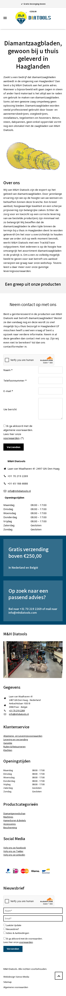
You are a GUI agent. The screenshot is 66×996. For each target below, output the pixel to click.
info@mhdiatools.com (22, 612)
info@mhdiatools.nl (19, 491)
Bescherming (10, 827)
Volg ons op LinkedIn (14, 854)
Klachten (7, 750)
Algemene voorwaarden (15, 987)
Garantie (7, 743)
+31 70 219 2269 (31, 609)
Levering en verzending (15, 739)
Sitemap (7, 981)
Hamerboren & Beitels (14, 820)
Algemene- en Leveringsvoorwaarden (22, 735)
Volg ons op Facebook (14, 847)
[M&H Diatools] (33, 18)
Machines (8, 816)
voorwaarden (11, 438)
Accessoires (9, 823)
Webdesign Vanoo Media (16, 976)
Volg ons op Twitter (13, 851)
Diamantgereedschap (14, 813)
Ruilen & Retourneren (14, 746)
